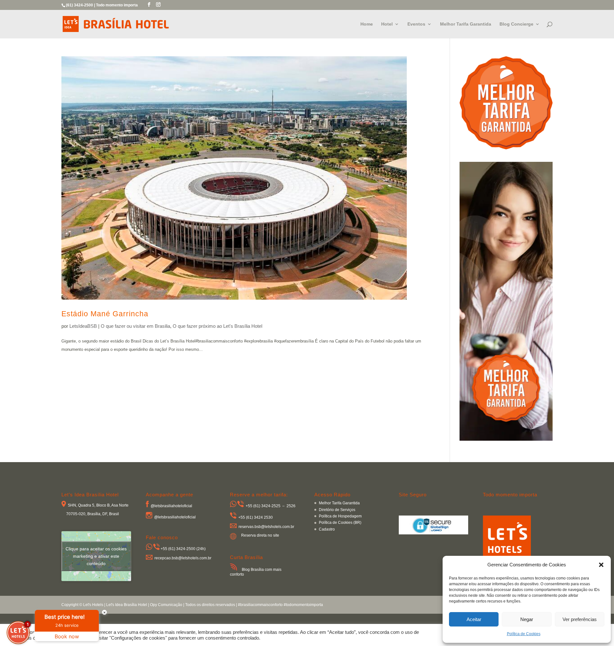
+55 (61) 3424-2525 (263, 506)
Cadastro (327, 529)
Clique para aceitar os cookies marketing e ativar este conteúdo (96, 556)
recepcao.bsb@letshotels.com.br (182, 558)
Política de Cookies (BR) (340, 522)
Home (366, 24)
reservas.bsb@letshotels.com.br (266, 526)
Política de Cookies (523, 634)
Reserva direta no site (260, 535)
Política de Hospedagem (340, 516)
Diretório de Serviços (337, 510)
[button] (601, 565)
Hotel (387, 24)
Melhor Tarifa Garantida (465, 24)
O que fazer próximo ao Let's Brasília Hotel (217, 326)
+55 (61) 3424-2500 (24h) (183, 549)
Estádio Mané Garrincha (104, 314)
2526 (291, 506)
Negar (526, 619)
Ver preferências (580, 619)
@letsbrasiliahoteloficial (171, 506)
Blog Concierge (516, 24)
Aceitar (474, 619)
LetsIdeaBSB (83, 326)
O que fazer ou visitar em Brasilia (135, 326)
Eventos (416, 24)
